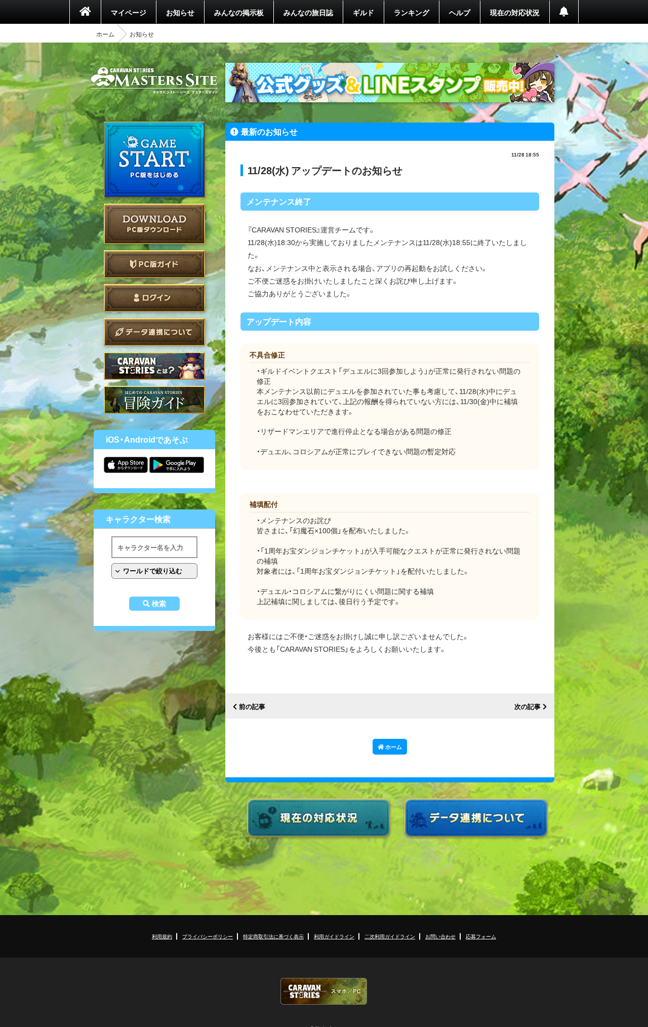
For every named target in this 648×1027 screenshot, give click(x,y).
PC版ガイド (154, 264)
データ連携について (154, 332)
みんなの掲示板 (239, 12)
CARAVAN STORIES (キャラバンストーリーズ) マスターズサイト (154, 80)
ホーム (105, 33)
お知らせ (180, 12)
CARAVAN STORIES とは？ (154, 366)
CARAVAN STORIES (324, 991)
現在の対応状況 (515, 12)
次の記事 (527, 706)
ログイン (154, 298)
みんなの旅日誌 (308, 12)
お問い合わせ (440, 936)
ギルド (363, 12)
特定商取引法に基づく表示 (273, 936)
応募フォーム (481, 936)
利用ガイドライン (334, 936)
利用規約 (162, 936)
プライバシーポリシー (207, 936)
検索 (159, 603)
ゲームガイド (154, 400)
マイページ (128, 12)
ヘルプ (459, 12)
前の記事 (252, 706)
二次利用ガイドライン (389, 936)
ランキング (411, 12)
